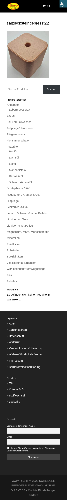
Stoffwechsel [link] (17, 395)
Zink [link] (9, 275)
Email (9, 437)
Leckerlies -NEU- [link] (17, 207)
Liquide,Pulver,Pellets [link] (20, 225)
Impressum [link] (16, 360)
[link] (63, 3)
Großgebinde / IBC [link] (18, 188)
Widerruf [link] (14, 342)
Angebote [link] (13, 104)
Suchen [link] (51, 89)
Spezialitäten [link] (15, 256)
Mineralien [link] (13, 238)
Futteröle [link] (12, 146)
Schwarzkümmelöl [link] (20, 182)
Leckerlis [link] (14, 401)
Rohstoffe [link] (13, 250)
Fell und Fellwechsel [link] (19, 122)
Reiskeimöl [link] (16, 176)
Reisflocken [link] (14, 244)
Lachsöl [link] (14, 157)
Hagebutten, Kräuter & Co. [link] (23, 194)
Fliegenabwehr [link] (16, 134)
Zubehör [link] (12, 281)
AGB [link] (12, 323)
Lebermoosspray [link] (19, 109)
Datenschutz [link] (16, 336)
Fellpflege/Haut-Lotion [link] (20, 128)
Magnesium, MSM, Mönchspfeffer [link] (28, 231)
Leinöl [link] (13, 163)
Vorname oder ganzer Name (21, 426)
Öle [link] (11, 383)
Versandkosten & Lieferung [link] (26, 348)
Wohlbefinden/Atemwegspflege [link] (26, 268)
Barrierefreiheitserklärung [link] (24, 367)
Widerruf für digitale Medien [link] (26, 354)
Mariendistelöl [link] (17, 170)
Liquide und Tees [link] (17, 219)
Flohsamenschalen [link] (18, 140)
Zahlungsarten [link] (18, 329)
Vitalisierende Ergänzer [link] (21, 262)
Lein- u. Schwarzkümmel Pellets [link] (27, 213)
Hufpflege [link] (13, 201)
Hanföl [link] (13, 151)
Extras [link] (11, 115)
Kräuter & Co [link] (17, 389)
